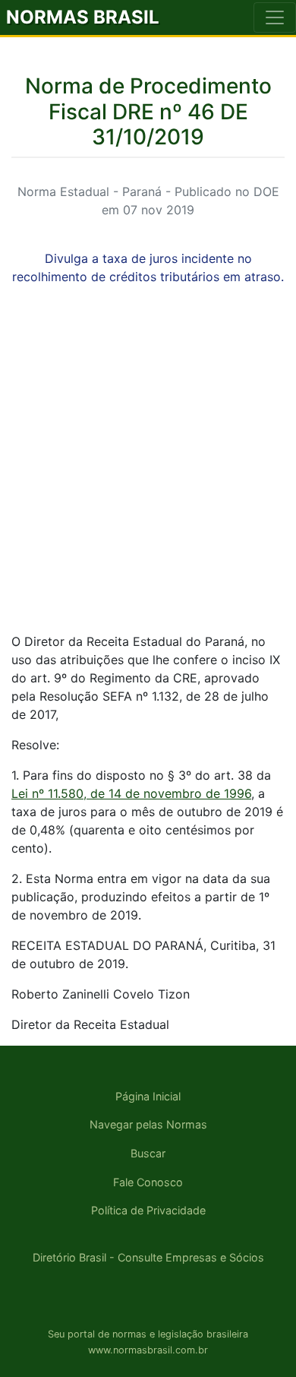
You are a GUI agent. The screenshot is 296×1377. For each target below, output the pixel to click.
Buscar (148, 1153)
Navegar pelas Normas (148, 1124)
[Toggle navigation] (274, 17)
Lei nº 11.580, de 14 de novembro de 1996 (131, 793)
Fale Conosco (148, 1182)
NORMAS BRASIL (82, 17)
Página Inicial (148, 1096)
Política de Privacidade (148, 1210)
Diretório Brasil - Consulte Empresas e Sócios (148, 1257)
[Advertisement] (148, 472)
